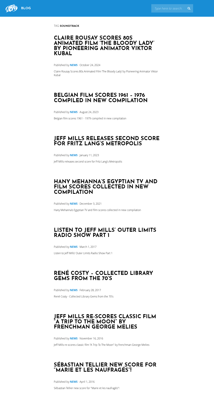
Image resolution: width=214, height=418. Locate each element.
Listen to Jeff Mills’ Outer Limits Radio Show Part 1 (105, 233)
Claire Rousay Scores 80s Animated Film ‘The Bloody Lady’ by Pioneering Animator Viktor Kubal (104, 46)
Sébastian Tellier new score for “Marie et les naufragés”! (105, 368)
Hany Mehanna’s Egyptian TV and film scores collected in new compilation (105, 187)
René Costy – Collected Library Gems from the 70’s (103, 276)
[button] (189, 8)
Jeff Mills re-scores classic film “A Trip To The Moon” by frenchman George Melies (105, 322)
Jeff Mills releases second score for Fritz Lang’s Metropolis (106, 141)
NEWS (74, 65)
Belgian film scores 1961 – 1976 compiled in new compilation (101, 98)
